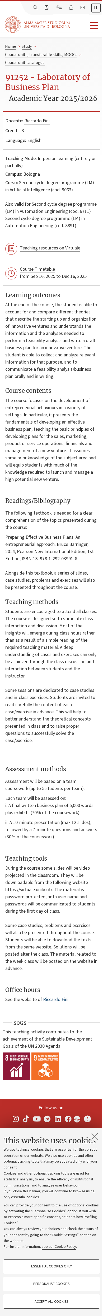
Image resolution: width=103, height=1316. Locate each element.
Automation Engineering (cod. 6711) (55, 211)
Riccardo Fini (37, 121)
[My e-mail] (83, 7)
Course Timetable (37, 269)
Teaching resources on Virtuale (50, 248)
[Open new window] (15, 1118)
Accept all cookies (51, 1301)
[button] (86, 25)
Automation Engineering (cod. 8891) (40, 225)
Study (27, 46)
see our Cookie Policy (59, 1246)
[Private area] (71, 7)
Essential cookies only (51, 1266)
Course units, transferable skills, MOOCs (41, 55)
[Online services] (59, 7)
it (96, 8)
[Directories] (47, 7)
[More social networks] (87, 1118)
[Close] (95, 1136)
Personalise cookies (51, 1284)
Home (10, 46)
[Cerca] (35, 7)
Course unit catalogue (25, 63)
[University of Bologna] (38, 24)
